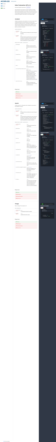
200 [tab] (41, 52)
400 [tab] (45, 52)
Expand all (46, 28)
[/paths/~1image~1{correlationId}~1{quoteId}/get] (14, 203)
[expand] (43, 61)
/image (4, 8)
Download (28, 7)
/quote (4, 5)
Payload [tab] (43, 23)
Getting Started (13, 1)
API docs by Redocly (7, 441)
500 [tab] (48, 52)
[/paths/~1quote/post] (14, 103)
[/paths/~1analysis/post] (14, 19)
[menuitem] (6, 4)
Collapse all (51, 28)
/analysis (4, 3)
